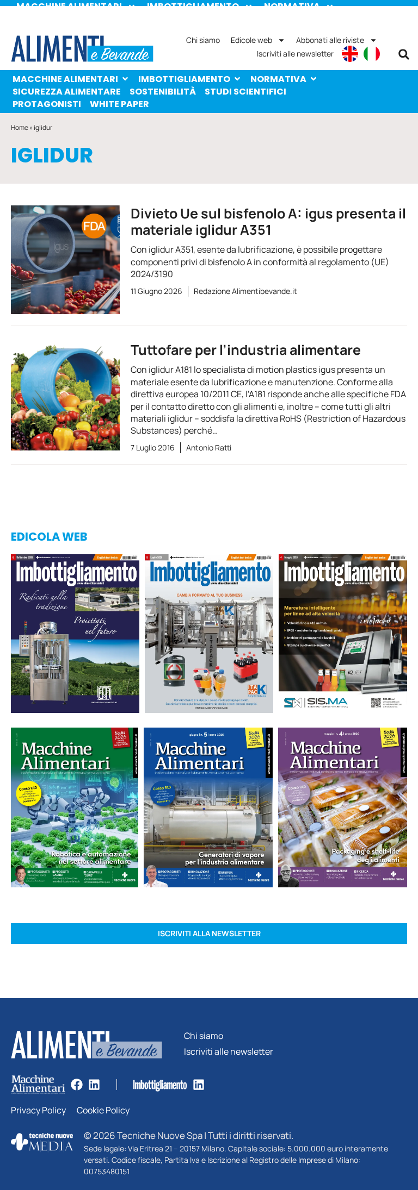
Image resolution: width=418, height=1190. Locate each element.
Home (19, 127)
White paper (119, 104)
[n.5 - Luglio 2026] (209, 635)
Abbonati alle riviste (330, 40)
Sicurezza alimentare (67, 91)
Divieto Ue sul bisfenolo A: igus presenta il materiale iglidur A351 (268, 221)
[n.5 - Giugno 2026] (208, 809)
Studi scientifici (245, 91)
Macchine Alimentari (65, 79)
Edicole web (251, 40)
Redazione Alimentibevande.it (245, 291)
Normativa (278, 79)
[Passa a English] (350, 54)
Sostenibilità (163, 91)
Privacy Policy (38, 1110)
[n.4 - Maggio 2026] (343, 635)
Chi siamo (203, 40)
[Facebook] (77, 1085)
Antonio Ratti (208, 447)
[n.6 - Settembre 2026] (75, 635)
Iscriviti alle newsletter (295, 53)
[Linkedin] (94, 1085)
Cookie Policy (103, 1110)
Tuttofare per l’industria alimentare (246, 349)
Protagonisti (47, 104)
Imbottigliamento (184, 79)
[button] (404, 54)
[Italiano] (372, 54)
